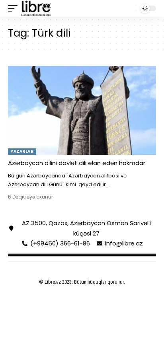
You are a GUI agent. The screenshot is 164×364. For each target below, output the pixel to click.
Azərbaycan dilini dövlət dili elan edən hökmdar (76, 163)
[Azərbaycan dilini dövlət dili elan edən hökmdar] (82, 110)
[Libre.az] (36, 8)
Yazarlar (22, 151)
